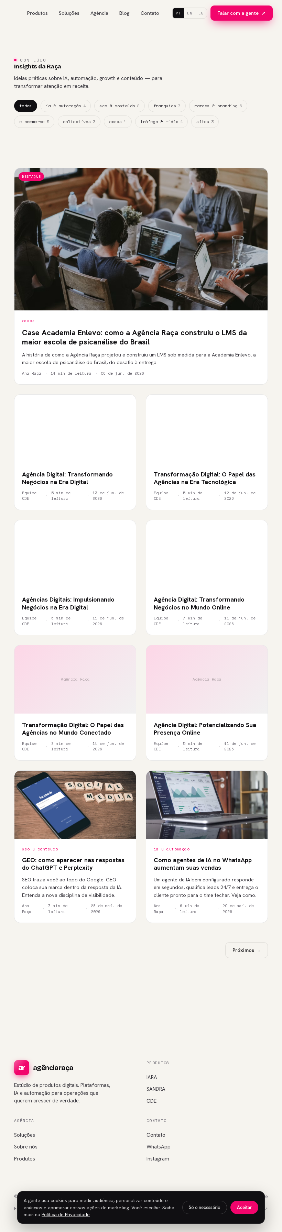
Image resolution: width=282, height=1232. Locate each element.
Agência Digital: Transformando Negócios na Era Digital (67, 478)
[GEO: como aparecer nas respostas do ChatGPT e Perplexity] (75, 805)
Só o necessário (204, 1207)
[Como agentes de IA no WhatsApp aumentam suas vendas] (207, 805)
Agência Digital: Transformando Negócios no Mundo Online (199, 603)
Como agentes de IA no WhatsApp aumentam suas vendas (203, 864)
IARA (152, 1077)
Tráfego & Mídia (161, 121)
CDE (151, 1101)
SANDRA (156, 1089)
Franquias (167, 106)
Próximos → (246, 950)
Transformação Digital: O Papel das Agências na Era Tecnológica (205, 478)
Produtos (37, 13)
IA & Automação (66, 106)
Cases (117, 121)
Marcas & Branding (218, 106)
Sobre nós (25, 1146)
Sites (205, 121)
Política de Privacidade (66, 1214)
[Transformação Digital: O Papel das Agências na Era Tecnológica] (207, 429)
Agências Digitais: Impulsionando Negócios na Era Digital (68, 603)
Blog (124, 13)
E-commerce (34, 121)
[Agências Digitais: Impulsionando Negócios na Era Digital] (75, 554)
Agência (99, 13)
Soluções (69, 13)
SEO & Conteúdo (119, 106)
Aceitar (244, 1207)
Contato (150, 13)
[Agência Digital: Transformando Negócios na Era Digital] (75, 429)
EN (189, 13)
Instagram (158, 1158)
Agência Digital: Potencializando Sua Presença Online (205, 729)
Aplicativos (79, 121)
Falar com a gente (241, 13)
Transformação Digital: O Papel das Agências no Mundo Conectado (73, 729)
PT (178, 13)
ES (201, 13)
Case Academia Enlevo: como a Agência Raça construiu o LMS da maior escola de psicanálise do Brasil (134, 337)
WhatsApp (159, 1146)
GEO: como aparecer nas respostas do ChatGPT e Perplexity (73, 864)
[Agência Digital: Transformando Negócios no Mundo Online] (207, 554)
